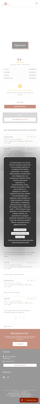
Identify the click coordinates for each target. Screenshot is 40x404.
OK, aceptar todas (20, 230)
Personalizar (20, 237)
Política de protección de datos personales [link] (20, 240)
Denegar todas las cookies (20, 233)
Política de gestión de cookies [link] (20, 242)
